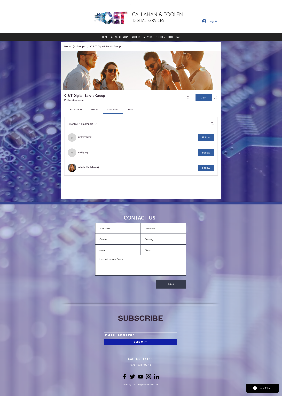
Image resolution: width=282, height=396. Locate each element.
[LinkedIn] (156, 376)
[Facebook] (124, 376)
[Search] (188, 97)
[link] (75, 109)
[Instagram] (148, 376)
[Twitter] (132, 376)
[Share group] (216, 97)
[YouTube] (140, 376)
